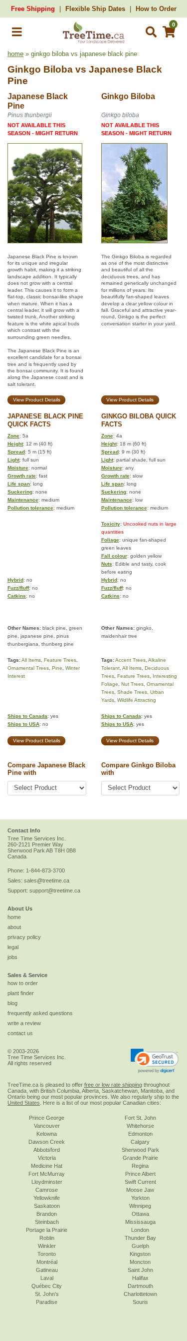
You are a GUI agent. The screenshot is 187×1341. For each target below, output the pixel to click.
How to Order (156, 9)
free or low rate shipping (113, 1085)
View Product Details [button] (36, 399)
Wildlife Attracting (136, 700)
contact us (20, 1033)
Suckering (19, 492)
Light (13, 460)
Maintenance (22, 500)
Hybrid (15, 580)
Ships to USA (23, 724)
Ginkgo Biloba (40, 69)
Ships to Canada (27, 716)
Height (15, 443)
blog (12, 1003)
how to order (22, 983)
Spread (16, 452)
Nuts (106, 564)
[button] (17, 34)
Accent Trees (130, 660)
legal (12, 947)
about (14, 927)
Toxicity (110, 524)
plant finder (20, 993)
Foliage (110, 540)
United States (23, 1103)
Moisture (17, 468)
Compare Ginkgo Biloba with (138, 768)
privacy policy (24, 937)
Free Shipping (33, 9)
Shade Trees (132, 692)
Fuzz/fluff (18, 588)
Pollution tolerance (30, 508)
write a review (24, 1023)
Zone (13, 435)
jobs (12, 957)
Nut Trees (132, 684)
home (15, 54)
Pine (57, 668)
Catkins (16, 596)
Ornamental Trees (28, 668)
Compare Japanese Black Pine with (46, 768)
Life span (18, 484)
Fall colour (114, 556)
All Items (31, 660)
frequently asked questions (40, 1013)
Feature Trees (60, 660)
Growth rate (21, 476)
